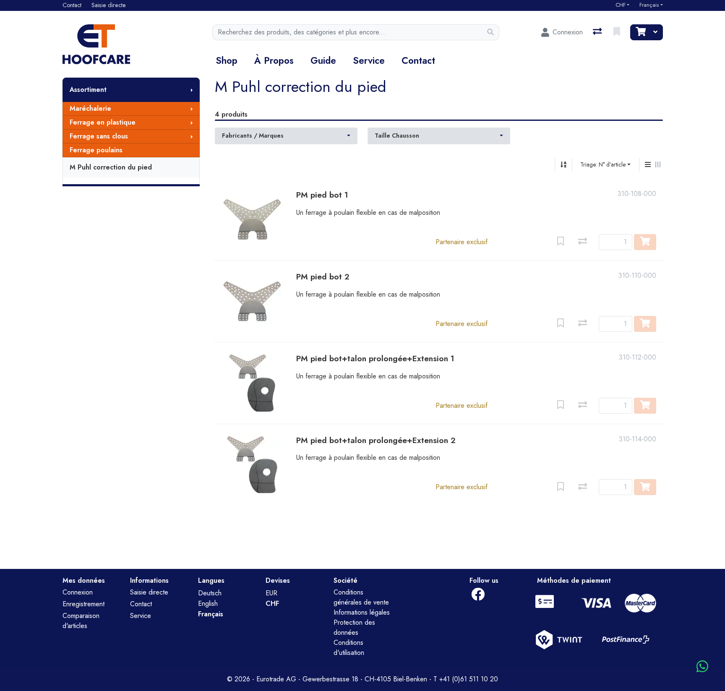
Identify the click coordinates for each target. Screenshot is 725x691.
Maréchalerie (90, 108)
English (208, 603)
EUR (271, 593)
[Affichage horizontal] (658, 165)
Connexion (78, 592)
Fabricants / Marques (253, 135)
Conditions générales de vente (361, 597)
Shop (226, 60)
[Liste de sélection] (617, 32)
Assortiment (88, 89)
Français (649, 5)
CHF (620, 5)
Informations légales (362, 612)
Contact (418, 60)
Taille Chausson (397, 135)
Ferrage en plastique (103, 122)
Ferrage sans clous (99, 136)
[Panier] (639, 32)
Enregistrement (83, 604)
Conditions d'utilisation (349, 647)
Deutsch (210, 593)
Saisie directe (149, 592)
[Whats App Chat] (702, 667)
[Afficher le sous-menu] (191, 90)
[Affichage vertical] (648, 165)
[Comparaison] (598, 32)
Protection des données (354, 627)
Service (369, 60)
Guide (323, 60)
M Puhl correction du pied (111, 167)
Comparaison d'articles (81, 621)
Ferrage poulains (96, 150)
